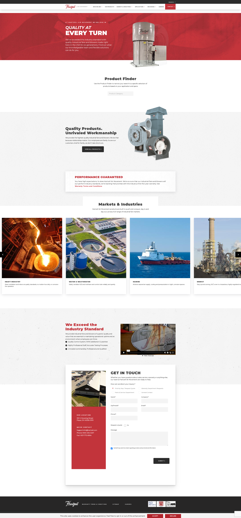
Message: (114, 430)
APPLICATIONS (139, 6)
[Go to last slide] (3, 254)
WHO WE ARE (97, 6)
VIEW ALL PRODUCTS (92, 149)
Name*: (113, 397)
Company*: (145, 397)
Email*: (143, 405)
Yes (128, 425)
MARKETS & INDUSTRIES (124, 6)
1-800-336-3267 (88, 433)
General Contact (146, 392)
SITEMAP (116, 504)
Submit (161, 461)
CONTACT (170, 6)
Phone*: (113, 414)
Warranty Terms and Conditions (88, 186)
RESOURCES (151, 6)
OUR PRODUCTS (109, 6)
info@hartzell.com (90, 430)
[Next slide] (238, 254)
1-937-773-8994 (86, 435)
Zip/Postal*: (115, 405)
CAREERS (161, 6)
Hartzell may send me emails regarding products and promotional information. (135, 448)
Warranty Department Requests (152, 388)
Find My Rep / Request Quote (125, 388)
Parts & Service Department (124, 392)
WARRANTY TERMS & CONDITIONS (94, 504)
